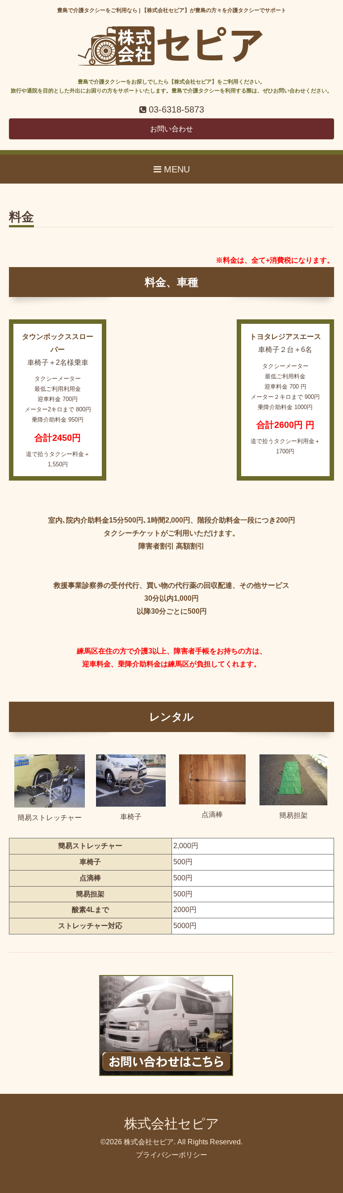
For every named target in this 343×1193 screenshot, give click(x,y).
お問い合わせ (171, 129)
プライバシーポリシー (171, 1155)
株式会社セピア (171, 1123)
